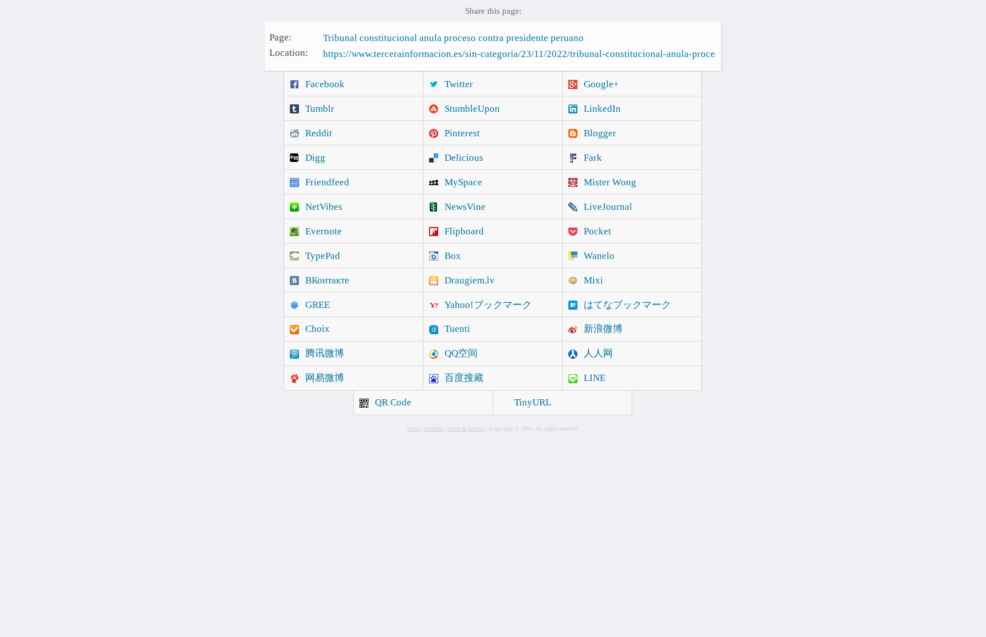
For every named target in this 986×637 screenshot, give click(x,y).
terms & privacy (466, 428)
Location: (288, 52)
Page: (280, 36)
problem (434, 428)
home (413, 428)
